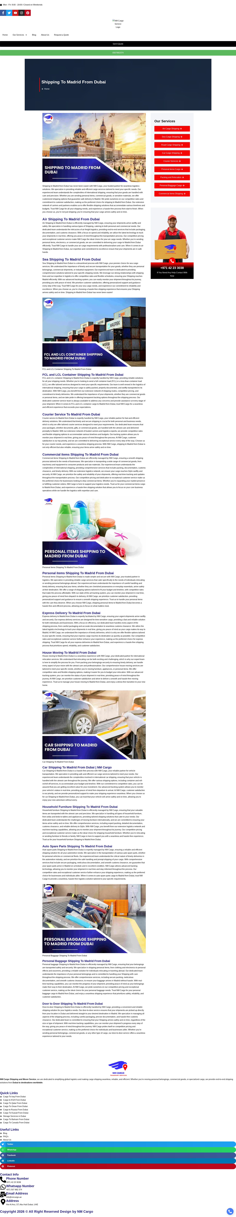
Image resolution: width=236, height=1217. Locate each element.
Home (5, 35)
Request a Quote (61, 35)
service (112, 441)
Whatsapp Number (20, 1186)
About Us (45, 35)
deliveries (86, 642)
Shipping (131, 276)
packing (117, 823)
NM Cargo (59, 209)
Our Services (18, 35)
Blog (34, 35)
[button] (118, 1144)
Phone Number (17, 1178)
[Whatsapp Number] (3, 1187)
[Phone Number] (3, 1180)
